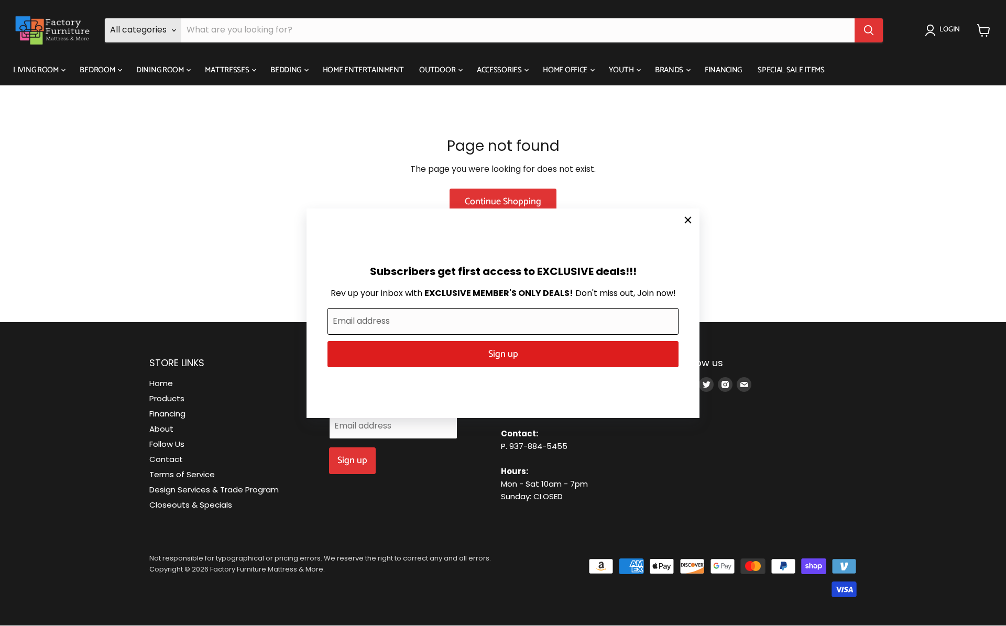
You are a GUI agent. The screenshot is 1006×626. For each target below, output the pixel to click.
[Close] (687, 220)
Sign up (503, 354)
